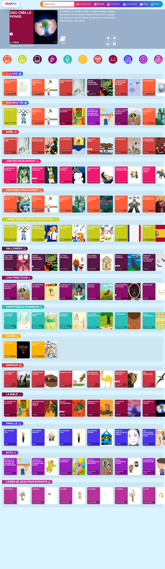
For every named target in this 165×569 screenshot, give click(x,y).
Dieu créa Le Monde (20, 15)
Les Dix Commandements (66, 402)
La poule (35, 489)
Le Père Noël (120, 139)
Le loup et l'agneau (64, 169)
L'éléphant (8, 489)
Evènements (91, 123)
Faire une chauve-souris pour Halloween (148, 258)
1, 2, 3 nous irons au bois (93, 315)
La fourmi (92, 489)
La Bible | (14, 46)
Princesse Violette (93, 181)
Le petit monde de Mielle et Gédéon (121, 111)
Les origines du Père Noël (148, 140)
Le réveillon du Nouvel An (148, 198)
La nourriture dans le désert (38, 403)
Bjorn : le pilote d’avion (37, 227)
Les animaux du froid (9, 373)
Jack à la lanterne (119, 256)
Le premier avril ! (119, 198)
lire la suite (79, 21)
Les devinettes (8, 502)
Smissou (34, 152)
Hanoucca (8, 343)
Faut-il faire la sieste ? (10, 81)
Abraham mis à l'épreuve (93, 402)
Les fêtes (7, 356)
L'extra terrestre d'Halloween (93, 82)
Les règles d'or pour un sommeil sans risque (37, 462)
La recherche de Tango (37, 285)
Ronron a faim (65, 372)
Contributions (92, 94)
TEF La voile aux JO (9, 198)
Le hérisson (120, 314)
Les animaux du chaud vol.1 (93, 373)
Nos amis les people (92, 472)
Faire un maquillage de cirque (121, 432)
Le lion (145, 489)
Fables (62, 181)
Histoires (118, 94)
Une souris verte (36, 315)
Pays (116, 240)
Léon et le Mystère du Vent (37, 82)
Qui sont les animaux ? (8, 384)
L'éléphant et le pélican (65, 285)
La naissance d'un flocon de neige (120, 82)
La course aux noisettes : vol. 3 (148, 111)
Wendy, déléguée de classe (120, 461)
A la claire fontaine (8, 315)
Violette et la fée (93, 169)
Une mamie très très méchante (8, 257)
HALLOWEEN (64, 269)
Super (6, 444)
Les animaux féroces (120, 373)
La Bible (14, 42)
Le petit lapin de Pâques (37, 169)
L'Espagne (147, 227)
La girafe (119, 489)
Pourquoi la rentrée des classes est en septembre (93, 112)
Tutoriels (145, 269)
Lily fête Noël (65, 139)
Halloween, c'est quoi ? (92, 256)
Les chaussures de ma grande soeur (148, 433)
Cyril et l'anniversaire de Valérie (93, 461)
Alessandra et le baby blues (149, 461)
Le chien (63, 489)
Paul (89, 152)
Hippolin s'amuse (91, 285)
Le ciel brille (148, 81)
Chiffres (62, 240)
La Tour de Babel (119, 402)
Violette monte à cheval (146, 170)
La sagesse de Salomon (65, 111)
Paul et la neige (91, 140)
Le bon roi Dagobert (64, 315)
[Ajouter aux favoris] (108, 38)
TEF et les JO (9, 110)
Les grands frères (92, 431)
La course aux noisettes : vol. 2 (93, 199)
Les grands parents (36, 431)
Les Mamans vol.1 (9, 431)
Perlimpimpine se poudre (121, 285)
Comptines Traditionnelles (9, 326)
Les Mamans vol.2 (64, 431)
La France (119, 227)
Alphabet (90, 240)
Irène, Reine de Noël (66, 81)
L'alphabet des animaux (93, 227)
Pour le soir (63, 94)
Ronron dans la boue (37, 373)
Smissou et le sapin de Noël (37, 140)
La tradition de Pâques (65, 461)
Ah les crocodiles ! (148, 315)
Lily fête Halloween (64, 256)
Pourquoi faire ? (36, 344)
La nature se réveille (9, 169)
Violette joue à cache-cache (121, 169)
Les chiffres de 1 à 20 (65, 227)
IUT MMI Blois (92, 327)
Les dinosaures (148, 373)
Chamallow (147, 285)
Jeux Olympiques (9, 123)
